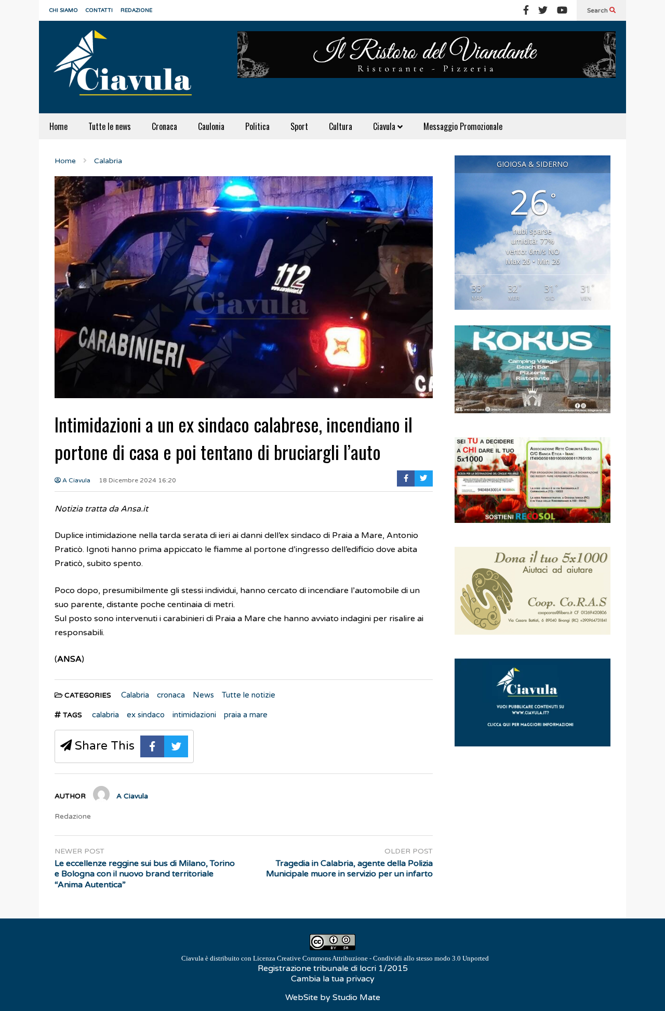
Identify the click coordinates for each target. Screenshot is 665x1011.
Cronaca (164, 126)
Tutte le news (109, 126)
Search (598, 10)
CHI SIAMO (63, 10)
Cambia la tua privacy (333, 979)
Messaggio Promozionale (462, 126)
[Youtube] (562, 10)
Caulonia (211, 126)
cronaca (171, 695)
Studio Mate (356, 997)
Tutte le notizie (248, 695)
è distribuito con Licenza (335, 958)
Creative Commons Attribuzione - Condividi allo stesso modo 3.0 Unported (383, 958)
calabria (105, 714)
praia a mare (246, 714)
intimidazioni (194, 714)
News (203, 695)
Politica (257, 126)
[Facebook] (526, 10)
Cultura (340, 126)
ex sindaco (146, 714)
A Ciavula (75, 480)
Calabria (135, 695)
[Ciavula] (127, 67)
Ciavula (385, 126)
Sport (299, 126)
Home (58, 126)
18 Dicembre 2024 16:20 (137, 480)
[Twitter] (543, 10)
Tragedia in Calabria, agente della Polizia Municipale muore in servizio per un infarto (349, 868)
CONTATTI (99, 10)
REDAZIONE (136, 10)
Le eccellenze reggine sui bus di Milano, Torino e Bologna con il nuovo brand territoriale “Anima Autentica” (145, 874)
